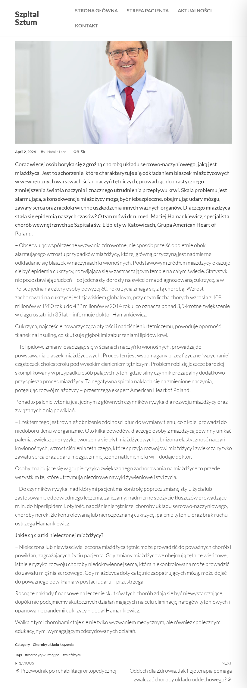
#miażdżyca (72, 654)
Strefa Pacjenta (148, 10)
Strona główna (96, 10)
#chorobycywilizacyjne (42, 654)
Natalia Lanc (57, 151)
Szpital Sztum (27, 18)
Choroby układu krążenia (53, 644)
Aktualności (195, 10)
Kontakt (86, 25)
